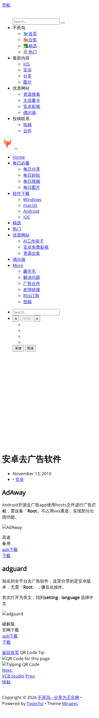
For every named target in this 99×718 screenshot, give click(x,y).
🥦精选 (30, 46)
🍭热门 (30, 52)
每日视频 (31, 181)
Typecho (35, 703)
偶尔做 (29, 112)
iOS (26, 64)
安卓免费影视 (36, 247)
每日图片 (31, 187)
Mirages (70, 703)
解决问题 (31, 277)
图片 (27, 82)
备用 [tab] (6, 543)
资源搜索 (31, 94)
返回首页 (10, 652)
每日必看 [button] (21, 163)
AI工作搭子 (33, 241)
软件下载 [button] (21, 193)
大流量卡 (31, 100)
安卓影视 (31, 106)
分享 (27, 76)
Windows (32, 199)
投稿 (27, 125)
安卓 (27, 70)
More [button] (18, 265)
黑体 (30, 348)
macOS (30, 205)
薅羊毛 (29, 271)
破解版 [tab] (8, 624)
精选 (17, 223)
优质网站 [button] (21, 235)
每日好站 (31, 175)
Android (31, 211)
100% (26, 318)
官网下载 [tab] (10, 630)
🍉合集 (30, 40)
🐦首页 (30, 34)
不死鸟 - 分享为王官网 (58, 697)
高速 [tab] (6, 537)
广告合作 (31, 283)
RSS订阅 (31, 295)
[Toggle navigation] (16, 148)
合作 (27, 131)
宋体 (18, 348)
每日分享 (31, 169)
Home (19, 157)
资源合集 (31, 253)
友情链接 (31, 289)
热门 (17, 229)
